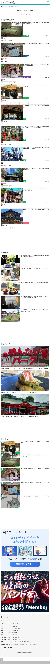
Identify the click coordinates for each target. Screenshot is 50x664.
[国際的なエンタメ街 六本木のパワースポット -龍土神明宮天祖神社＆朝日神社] (25, 178)
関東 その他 (17, 628)
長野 (13, 628)
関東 (2, 628)
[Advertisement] (25, 241)
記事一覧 (3, 621)
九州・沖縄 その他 (16, 639)
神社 (10, 82)
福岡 (9, 639)
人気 (7, 123)
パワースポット (4, 82)
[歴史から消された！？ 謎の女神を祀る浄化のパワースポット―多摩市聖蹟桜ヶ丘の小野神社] (25, 157)
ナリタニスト (4, 40)
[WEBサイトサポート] (25, 530)
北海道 (2, 623)
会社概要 (3, 644)
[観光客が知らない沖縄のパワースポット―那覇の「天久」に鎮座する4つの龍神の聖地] (25, 74)
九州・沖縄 (3, 639)
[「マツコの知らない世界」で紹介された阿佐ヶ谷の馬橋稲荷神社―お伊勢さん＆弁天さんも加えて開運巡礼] (25, 136)
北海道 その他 (15, 623)
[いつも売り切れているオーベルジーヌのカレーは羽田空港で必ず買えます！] (25, 115)
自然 (14, 82)
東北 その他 (14, 626)
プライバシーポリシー (33, 644)
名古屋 (9, 630)
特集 (15, 621)
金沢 (9, 632)
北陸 (2, 632)
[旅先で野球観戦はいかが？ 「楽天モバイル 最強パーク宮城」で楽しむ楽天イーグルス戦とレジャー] (25, 315)
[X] (2, 648)
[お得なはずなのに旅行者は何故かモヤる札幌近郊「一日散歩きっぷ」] (25, 53)
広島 (9, 637)
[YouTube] (11, 648)
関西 (2, 634)
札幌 (9, 623)
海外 (2, 641)
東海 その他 (15, 630)
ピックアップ (9, 621)
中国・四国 (3, 637)
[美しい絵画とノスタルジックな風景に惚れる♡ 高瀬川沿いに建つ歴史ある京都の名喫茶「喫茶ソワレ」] (25, 261)
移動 (2, 61)
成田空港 (10, 40)
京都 (9, 634)
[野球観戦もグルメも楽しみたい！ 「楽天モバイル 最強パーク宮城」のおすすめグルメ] (25, 288)
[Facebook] (5, 648)
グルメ (3, 123)
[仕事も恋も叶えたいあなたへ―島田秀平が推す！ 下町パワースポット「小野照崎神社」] (25, 198)
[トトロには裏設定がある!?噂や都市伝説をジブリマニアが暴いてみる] (25, 501)
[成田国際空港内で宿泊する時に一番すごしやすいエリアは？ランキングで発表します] (25, 31)
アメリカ (10, 641)
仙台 (9, 626)
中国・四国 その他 (16, 637)
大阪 (13, 634)
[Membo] (25, 572)
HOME (2, 6)
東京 (9, 628)
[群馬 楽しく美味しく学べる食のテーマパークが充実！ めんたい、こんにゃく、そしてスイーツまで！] (25, 357)
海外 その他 (26, 641)
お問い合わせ (9, 644)
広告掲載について (23, 644)
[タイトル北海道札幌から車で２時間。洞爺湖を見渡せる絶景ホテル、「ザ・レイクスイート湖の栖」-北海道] (25, 302)
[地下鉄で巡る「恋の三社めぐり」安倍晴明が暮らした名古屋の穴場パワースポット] (25, 274)
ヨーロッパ (16, 641)
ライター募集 (15, 644)
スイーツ (8, 227)
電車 (6, 61)
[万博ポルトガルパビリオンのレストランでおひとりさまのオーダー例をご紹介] (25, 381)
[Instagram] (8, 648)
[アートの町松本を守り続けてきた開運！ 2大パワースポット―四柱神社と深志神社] (25, 405)
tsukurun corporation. (29, 652)
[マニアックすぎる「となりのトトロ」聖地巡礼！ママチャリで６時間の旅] (25, 94)
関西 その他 (17, 634)
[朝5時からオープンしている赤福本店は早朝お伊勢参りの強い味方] (25, 219)
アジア (21, 641)
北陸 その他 (14, 632)
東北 (2, 626)
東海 (2, 630)
